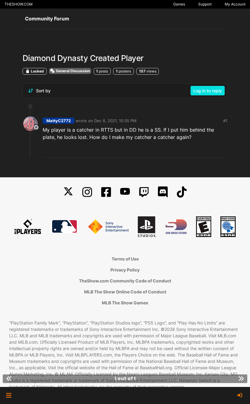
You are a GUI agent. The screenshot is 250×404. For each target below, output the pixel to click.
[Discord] (163, 192)
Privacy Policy (125, 269)
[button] (8, 395)
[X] (68, 192)
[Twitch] (144, 192)
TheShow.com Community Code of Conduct (125, 280)
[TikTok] (182, 192)
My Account (235, 4)
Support (205, 4)
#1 (225, 120)
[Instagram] (87, 192)
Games (179, 4)
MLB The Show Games (125, 302)
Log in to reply (207, 90)
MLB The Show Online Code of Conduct (125, 291)
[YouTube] (125, 192)
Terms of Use (125, 258)
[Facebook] (106, 192)
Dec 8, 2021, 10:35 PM (115, 120)
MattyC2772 (58, 120)
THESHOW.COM (19, 4)
